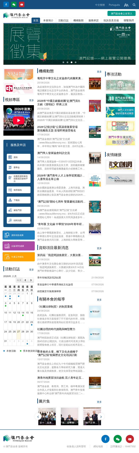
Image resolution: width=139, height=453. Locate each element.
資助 (16, 157)
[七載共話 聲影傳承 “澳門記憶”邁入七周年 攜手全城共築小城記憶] (18, 296)
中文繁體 (100, 4)
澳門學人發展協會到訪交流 (53, 153)
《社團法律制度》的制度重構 (55, 306)
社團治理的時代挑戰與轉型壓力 (56, 329)
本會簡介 (48, 20)
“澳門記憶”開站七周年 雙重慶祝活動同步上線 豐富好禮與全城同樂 (76, 201)
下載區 (17, 199)
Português (114, 4)
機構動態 (78, 20)
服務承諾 (93, 20)
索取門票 (18, 210)
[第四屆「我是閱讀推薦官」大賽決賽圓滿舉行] (23, 315)
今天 (19, 280)
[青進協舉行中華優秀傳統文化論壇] (5, 306)
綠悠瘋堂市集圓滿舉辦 (49, 291)
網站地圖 (98, 446)
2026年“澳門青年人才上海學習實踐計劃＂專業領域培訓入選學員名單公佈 (70, 177)
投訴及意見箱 (111, 20)
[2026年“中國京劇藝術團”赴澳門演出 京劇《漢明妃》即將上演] (27, 343)
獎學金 (17, 167)
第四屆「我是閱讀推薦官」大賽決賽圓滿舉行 (64, 255)
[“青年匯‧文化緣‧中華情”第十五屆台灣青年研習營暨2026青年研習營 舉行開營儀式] (10, 296)
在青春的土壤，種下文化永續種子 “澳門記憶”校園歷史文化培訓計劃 (57, 353)
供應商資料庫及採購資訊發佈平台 (21, 178)
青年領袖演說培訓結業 (49, 277)
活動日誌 (63, 20)
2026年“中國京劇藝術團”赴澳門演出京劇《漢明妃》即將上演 (58, 102)
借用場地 (18, 189)
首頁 (35, 20)
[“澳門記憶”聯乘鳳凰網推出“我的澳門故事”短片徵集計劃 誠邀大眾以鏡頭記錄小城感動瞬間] (5, 296)
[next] (31, 280)
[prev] (25, 280)
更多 (31, 100)
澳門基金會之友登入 (121, 13)
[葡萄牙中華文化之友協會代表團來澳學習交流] (31, 324)
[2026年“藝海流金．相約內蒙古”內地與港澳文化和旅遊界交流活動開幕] (10, 298)
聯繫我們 (129, 20)
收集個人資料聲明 (76, 446)
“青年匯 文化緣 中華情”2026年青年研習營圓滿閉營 (67, 224)
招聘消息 (18, 220)
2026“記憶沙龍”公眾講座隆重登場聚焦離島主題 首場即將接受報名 (57, 128)
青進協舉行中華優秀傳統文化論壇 (55, 284)
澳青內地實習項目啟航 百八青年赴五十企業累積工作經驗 (71, 378)
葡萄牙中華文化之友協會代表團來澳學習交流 (64, 78)
